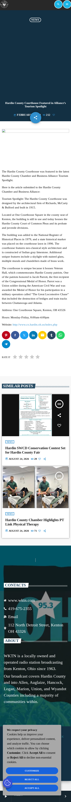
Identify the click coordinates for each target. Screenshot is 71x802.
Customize (32, 770)
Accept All (31, 788)
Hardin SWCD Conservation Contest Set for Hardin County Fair (35, 450)
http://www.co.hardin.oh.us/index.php (35, 324)
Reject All (32, 779)
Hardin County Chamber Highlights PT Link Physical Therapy (34, 522)
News (35, 19)
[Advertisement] (35, 59)
